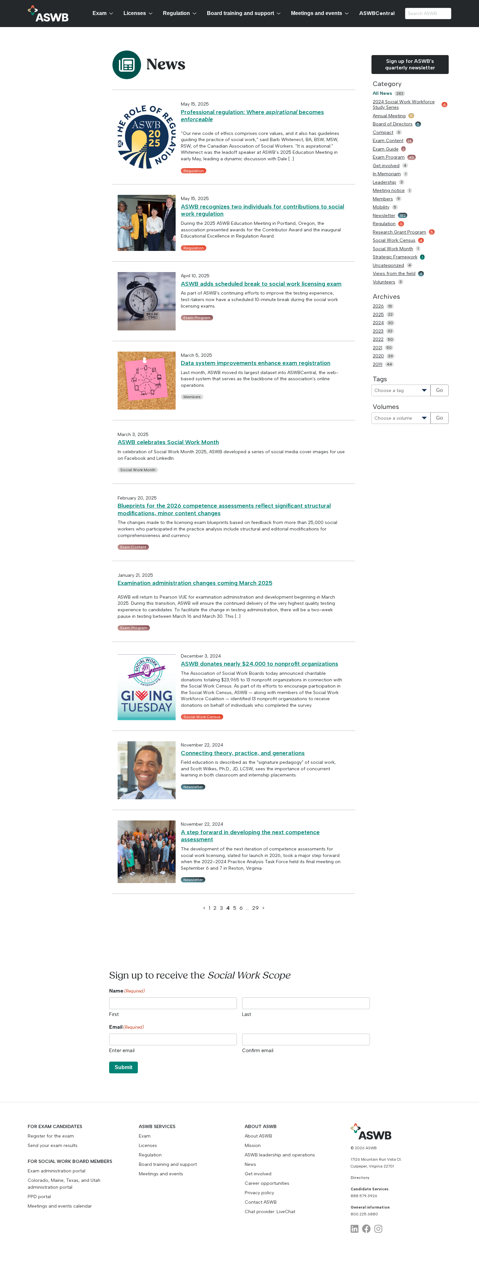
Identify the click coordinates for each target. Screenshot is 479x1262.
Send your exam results (53, 1145)
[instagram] (378, 1229)
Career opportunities (267, 1183)
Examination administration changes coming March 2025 (195, 583)
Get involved (258, 1174)
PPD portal (39, 1196)
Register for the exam (51, 1136)
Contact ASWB (261, 1202)
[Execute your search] (446, 14)
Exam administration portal (56, 1171)
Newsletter (193, 787)
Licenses (134, 13)
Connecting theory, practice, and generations (243, 753)
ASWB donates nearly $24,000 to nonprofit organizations (259, 663)
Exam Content (133, 547)
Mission (253, 1145)
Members (192, 397)
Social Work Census (202, 717)
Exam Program (196, 317)
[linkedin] (354, 1229)
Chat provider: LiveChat (270, 1211)
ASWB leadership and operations (280, 1155)
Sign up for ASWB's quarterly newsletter (410, 64)
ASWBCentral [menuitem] (377, 13)
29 (255, 908)
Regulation (176, 13)
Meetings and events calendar (60, 1206)
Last (246, 1014)
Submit (123, 1067)
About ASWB (258, 1136)
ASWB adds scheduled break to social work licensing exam (261, 283)
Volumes (386, 407)
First (114, 1014)
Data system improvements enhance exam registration (255, 363)
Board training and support (240, 13)
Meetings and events (316, 13)
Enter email (122, 1050)
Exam (100, 13)
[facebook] (366, 1229)
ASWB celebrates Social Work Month (168, 442)
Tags (380, 379)
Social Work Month (137, 470)
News (250, 1164)
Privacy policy (259, 1193)
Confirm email (257, 1050)
